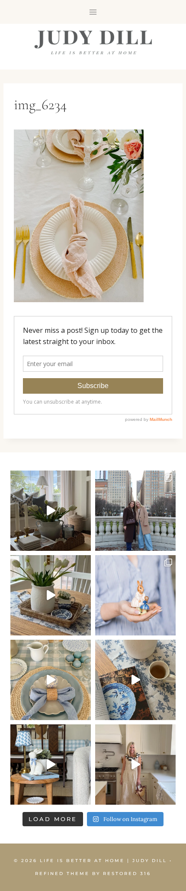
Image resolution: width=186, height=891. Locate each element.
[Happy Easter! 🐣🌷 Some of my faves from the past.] (135, 595)
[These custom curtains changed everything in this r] (50, 511)
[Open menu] (93, 12)
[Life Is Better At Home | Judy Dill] (93, 42)
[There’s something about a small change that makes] (50, 764)
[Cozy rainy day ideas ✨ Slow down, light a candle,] (135, 680)
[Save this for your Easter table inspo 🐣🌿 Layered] (50, 680)
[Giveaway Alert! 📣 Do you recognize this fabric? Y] (135, 764)
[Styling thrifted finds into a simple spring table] (50, 595)
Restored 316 (127, 873)
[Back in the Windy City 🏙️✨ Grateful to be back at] (135, 511)
